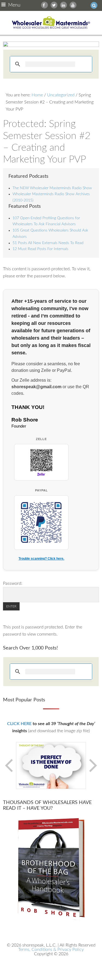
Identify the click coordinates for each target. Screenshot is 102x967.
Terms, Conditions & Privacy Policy (51, 949)
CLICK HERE (19, 724)
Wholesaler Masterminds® (51, 22)
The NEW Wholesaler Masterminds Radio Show (52, 188)
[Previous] (9, 765)
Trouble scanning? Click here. (41, 558)
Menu (14, 5)
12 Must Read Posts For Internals (40, 249)
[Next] (92, 765)
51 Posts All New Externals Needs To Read (48, 243)
